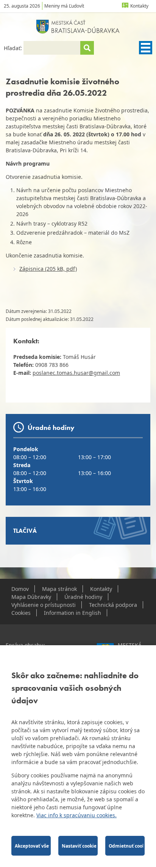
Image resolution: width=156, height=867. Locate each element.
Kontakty (139, 6)
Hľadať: (13, 48)
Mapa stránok (59, 588)
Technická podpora (113, 604)
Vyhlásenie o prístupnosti (43, 604)
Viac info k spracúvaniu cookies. (76, 815)
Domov (20, 588)
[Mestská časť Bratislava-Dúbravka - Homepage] (78, 26)
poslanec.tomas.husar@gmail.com (76, 372)
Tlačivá (25, 531)
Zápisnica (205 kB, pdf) (48, 268)
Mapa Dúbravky (31, 596)
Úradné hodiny (83, 596)
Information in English (72, 612)
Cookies (21, 612)
